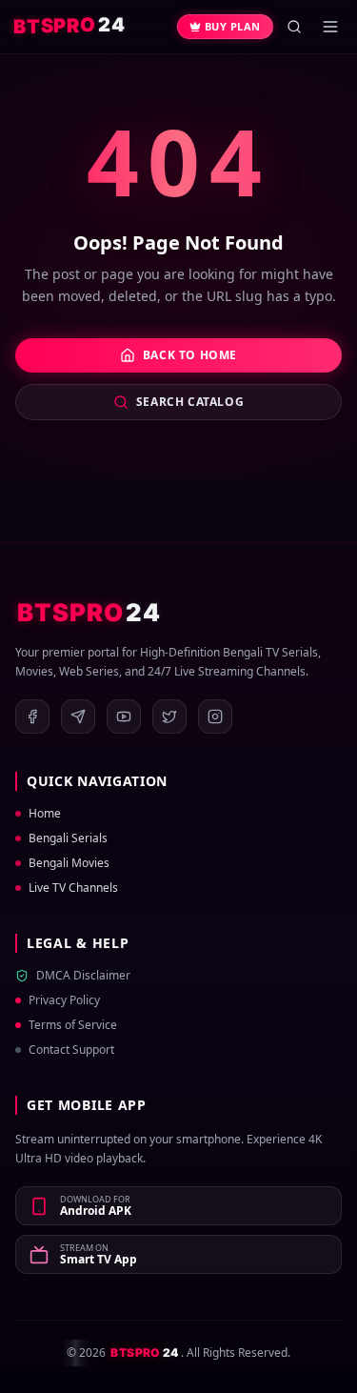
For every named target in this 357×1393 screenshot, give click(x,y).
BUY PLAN (233, 26)
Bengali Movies (69, 863)
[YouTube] (124, 716)
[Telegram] (78, 716)
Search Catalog (190, 402)
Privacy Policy (64, 1000)
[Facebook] (32, 716)
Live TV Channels (73, 888)
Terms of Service (73, 1025)
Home (45, 813)
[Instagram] (215, 716)
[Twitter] (169, 716)
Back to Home (190, 355)
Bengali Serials (68, 838)
